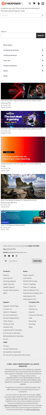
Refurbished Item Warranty (13, 336)
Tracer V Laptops (29, 284)
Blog (30, 327)
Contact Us (7, 309)
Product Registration (11, 318)
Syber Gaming (8, 284)
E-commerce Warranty (11, 333)
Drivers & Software (10, 315)
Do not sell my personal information (16, 355)
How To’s (23, 60)
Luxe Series (27, 278)
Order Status (8, 321)
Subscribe (37, 261)
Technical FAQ (8, 324)
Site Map (32, 324)
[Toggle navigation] (43, 3)
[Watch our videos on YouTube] (9, 256)
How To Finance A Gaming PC (13, 225)
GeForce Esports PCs (31, 290)
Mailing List (33, 309)
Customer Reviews (36, 315)
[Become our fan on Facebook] (5, 256)
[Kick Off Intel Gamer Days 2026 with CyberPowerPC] (23, 119)
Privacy (6, 346)
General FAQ (8, 327)
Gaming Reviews (23, 55)
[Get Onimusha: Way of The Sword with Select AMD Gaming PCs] (23, 91)
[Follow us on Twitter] (13, 256)
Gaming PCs (8, 278)
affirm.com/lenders (10, 405)
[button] (30, 3)
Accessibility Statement (12, 352)
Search (3, 31)
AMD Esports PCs (29, 299)
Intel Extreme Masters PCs (33, 293)
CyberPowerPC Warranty (12, 330)
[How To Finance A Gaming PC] (23, 217)
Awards (31, 312)
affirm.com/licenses (33, 409)
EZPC (5, 293)
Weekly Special (8, 287)
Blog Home (8, 45)
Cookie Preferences (10, 349)
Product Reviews (23, 65)
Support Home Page (11, 306)
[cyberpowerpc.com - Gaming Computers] (12, 3)
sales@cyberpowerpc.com (17, 252)
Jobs (30, 318)
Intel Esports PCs (29, 296)
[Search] (42, 15)
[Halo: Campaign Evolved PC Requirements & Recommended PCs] (23, 186)
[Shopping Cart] (34, 3)
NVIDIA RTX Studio (30, 281)
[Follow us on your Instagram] (16, 256)
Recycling (32, 321)
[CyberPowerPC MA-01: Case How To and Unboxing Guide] (23, 150)
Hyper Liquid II (28, 275)
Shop (6, 76)
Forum (5, 339)
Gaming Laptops (9, 281)
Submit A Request (10, 312)
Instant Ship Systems (11, 290)
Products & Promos (23, 50)
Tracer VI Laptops (29, 287)
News (23, 70)
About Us (32, 306)
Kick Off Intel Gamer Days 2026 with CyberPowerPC (21, 129)
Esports (6, 275)
